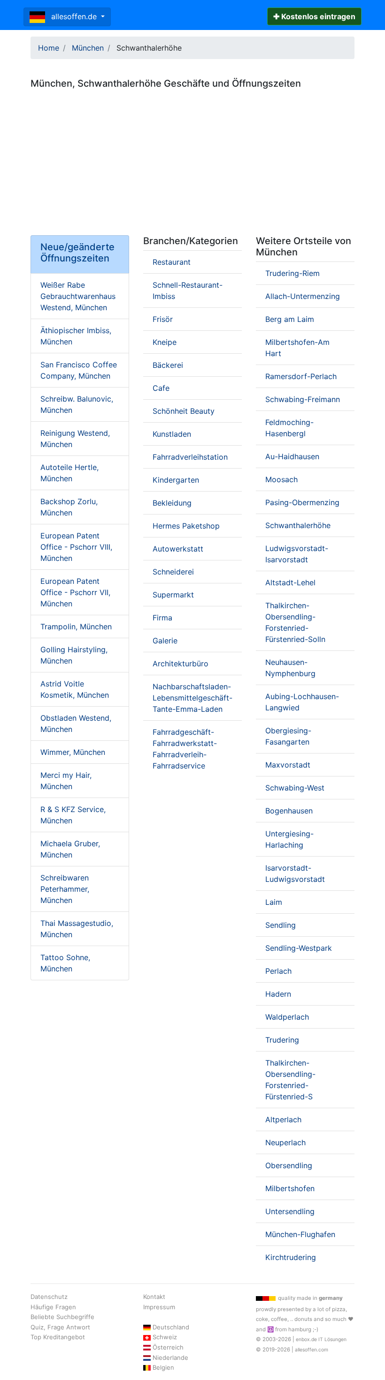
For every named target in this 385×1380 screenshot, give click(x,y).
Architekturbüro (180, 663)
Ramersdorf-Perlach (301, 376)
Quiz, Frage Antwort (60, 1327)
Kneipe (165, 342)
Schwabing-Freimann (302, 399)
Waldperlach (287, 1017)
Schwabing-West (294, 787)
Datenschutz (49, 1296)
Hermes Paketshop (186, 525)
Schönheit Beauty (184, 411)
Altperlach (283, 1119)
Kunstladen (172, 434)
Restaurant (172, 262)
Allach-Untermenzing (302, 296)
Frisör (163, 319)
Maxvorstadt (287, 764)
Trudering (282, 1039)
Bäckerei (168, 365)
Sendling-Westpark (298, 948)
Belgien (163, 1367)
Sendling (280, 925)
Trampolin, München (76, 626)
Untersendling (290, 1211)
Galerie (165, 640)
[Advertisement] (192, 158)
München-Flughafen (300, 1234)
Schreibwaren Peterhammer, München (64, 889)
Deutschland (171, 1327)
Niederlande (170, 1357)
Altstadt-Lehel (290, 582)
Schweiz (165, 1337)
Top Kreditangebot (58, 1337)
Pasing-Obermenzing (302, 502)
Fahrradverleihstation (190, 457)
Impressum (159, 1307)
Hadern (278, 994)
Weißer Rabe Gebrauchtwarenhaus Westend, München (78, 296)
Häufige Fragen (53, 1307)
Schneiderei (173, 571)
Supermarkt (173, 594)
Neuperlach (285, 1142)
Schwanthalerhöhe (298, 525)
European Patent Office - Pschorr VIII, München (76, 547)
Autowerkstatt (178, 548)
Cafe (161, 388)
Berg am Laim (289, 319)
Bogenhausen (289, 810)
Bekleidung (172, 502)
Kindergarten (176, 480)
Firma (162, 617)
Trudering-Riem (292, 273)
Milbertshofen (290, 1188)
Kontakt (154, 1296)
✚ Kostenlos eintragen (314, 16)
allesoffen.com (311, 1350)
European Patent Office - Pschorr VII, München (75, 592)
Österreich (168, 1347)
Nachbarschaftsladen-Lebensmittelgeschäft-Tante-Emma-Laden (192, 698)
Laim (273, 902)
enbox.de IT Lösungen (321, 1339)
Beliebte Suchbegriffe (62, 1316)
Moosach (281, 479)
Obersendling (288, 1165)
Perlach (278, 971)
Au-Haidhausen (292, 456)
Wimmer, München (72, 752)
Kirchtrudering (290, 1257)
